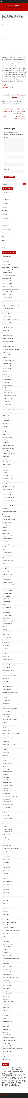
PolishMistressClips (7, 659)
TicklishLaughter (6, 1010)
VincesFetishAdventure (8, 1037)
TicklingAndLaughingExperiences (10, 958)
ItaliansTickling (6, 503)
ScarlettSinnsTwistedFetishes (9, 708)
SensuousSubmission (7, 717)
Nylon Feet (4, 222)
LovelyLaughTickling (7, 552)
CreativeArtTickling (7, 363)
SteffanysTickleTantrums (10, 393)
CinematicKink (6, 355)
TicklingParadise (6, 982)
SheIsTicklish (5, 722)
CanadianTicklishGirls (7, 333)
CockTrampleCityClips (8, 360)
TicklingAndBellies (7, 955)
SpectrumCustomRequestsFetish (10, 758)
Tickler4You (5, 911)
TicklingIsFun (5, 980)
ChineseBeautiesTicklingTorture (10, 349)
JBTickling (4, 514)
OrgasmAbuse (7, 856)
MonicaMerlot (6, 601)
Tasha (22, 1077)
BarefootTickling (6, 294)
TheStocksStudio (6, 824)
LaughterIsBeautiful (7, 536)
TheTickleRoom (6, 837)
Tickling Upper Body (14, 103)
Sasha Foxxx (18, 1077)
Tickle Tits (4, 211)
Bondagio (6, 697)
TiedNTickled (5, 1013)
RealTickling (5, 681)
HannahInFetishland (7, 478)
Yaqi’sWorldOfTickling (7, 1051)
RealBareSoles (6, 678)
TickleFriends (5, 887)
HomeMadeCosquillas (7, 489)
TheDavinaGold (6, 788)
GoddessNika (5, 467)
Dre (8, 1069)
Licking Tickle (5, 225)
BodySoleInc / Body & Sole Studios (10, 305)
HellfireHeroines (6, 483)
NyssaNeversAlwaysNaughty (9, 621)
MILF (3, 244)
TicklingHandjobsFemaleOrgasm (10, 977)
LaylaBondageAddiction (8, 538)
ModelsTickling (6, 599)
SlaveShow (5, 747)
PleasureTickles (6, 656)
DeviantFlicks (5, 374)
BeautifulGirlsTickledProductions (10, 300)
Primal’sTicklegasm (7, 662)
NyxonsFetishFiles (7, 623)
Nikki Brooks (20, 1075)
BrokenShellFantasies (7, 327)
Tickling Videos (14, 5)
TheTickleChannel (7, 829)
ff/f (23, 1070)
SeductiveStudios (6, 711)
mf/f (23, 1074)
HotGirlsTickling (6, 492)
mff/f (3, 1075)
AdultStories (5, 261)
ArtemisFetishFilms (7, 281)
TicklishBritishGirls (7, 993)
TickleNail (4, 908)
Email (6, 162)
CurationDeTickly (6, 366)
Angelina (8, 1067)
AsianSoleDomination (7, 286)
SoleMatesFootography (8, 738)
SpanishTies (5, 755)
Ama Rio (4, 1068)
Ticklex (4, 936)
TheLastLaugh (5, 812)
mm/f (9, 1075)
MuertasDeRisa (6, 610)
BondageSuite (5, 311)
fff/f (5, 1072)
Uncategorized (6, 1059)
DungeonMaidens (6, 404)
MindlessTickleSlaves (7, 582)
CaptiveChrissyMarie (7, 338)
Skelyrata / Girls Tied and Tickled (10, 733)
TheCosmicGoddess (7, 782)
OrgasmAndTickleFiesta (8, 631)
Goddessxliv (5, 470)
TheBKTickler (5, 777)
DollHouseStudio (6, 379)
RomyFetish (5, 684)
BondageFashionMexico (8, 308)
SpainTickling (5, 752)
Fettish (4, 431)
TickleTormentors (7, 917)
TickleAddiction (6, 859)
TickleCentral (5, 865)
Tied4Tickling (5, 1007)
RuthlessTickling (6, 700)
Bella (20, 1068)
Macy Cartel (20, 1074)
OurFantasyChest (6, 637)
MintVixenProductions (8, 588)
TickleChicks (5, 870)
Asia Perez (17, 1067)
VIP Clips (14, 101)
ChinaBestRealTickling (8, 346)
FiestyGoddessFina (7, 437)
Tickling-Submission (7, 944)
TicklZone (5, 939)
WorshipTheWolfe (7, 1046)
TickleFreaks (5, 884)
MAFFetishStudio (6, 566)
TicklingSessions (6, 985)
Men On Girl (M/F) (6, 233)
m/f (11, 1074)
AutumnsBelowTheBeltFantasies (10, 289)
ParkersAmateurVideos (8, 640)
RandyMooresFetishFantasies (9, 675)
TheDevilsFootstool (7, 791)
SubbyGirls (5, 766)
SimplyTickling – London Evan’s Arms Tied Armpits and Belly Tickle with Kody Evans (19, 113)
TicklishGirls (5, 999)
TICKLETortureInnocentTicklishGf (11, 930)
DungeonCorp (6, 401)
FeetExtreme (5, 423)
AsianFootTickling (7, 283)
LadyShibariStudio (6, 530)
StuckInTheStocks (7, 763)
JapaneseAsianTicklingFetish (9, 511)
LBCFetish (4, 541)
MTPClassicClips (6, 607)
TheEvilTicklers (6, 793)
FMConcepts (5, 440)
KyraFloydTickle (6, 525)
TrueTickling (5, 1026)
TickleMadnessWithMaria (10, 395)
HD (20, 101)
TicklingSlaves (6, 988)
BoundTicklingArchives (9, 924)
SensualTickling (6, 714)
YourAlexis (5, 1054)
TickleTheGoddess (8, 398)
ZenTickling (5, 1057)
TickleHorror (5, 895)
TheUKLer (5, 851)
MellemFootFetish (7, 574)
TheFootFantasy (6, 799)
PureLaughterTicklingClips (9, 664)
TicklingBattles (6, 963)
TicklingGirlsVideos (7, 974)
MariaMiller (5, 568)
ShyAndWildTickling (7, 725)
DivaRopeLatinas (6, 377)
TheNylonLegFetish (7, 818)
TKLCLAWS (5, 1015)
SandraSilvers (5, 706)
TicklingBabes (5, 961)
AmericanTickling (6, 272)
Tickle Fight (5, 203)
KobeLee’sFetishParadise (8, 519)
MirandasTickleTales (7, 590)
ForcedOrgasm (7, 946)
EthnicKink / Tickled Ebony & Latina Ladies (13, 409)
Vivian (17, 1085)
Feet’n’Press (5, 426)
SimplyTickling (7, 101)
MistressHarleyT (6, 593)
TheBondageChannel (9, 831)
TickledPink (5, 878)
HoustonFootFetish (7, 494)
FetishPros (5, 429)
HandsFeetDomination (8, 475)
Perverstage (5, 645)
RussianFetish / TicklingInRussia (10, 692)
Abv (3, 259)
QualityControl (6, 667)
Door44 (4, 387)
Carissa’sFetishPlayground (8, 341)
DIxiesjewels (5, 382)
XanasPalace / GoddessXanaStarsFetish (12, 1048)
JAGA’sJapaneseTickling (8, 505)
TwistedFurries (6, 1029)
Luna (9, 1074)
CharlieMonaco (6, 344)
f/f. (17, 1070)
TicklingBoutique (6, 966)
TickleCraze (5, 873)
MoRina (4, 604)
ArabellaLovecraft (6, 278)
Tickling (6, 949)
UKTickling (5, 1032)
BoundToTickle (6, 316)
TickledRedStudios (7, 881)
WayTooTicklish (6, 1043)
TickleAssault (5, 862)
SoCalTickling (5, 736)
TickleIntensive (6, 897)
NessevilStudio (6, 612)
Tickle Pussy (5, 214)
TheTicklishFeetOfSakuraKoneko (10, 848)
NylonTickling (5, 618)
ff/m (3, 1072)
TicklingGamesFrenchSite (9, 972)
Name (6, 155)
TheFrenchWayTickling (8, 804)
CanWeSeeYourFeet (7, 335)
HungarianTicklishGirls (8, 497)
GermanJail (5, 459)
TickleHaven (5, 889)
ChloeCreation (6, 352)
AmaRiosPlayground (7, 270)
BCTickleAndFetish (7, 297)
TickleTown (5, 933)
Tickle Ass (4, 207)
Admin (4, 20)
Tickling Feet (5, 103)
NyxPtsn (4, 626)
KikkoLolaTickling (6, 522)
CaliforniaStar (5, 330)
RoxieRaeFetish (7, 801)
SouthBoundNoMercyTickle (9, 744)
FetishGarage (5, 434)
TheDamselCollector (7, 785)
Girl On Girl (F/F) (6, 229)
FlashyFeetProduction (8, 448)
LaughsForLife (6, 533)
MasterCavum (5, 571)
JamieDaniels (5, 508)
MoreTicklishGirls (8, 1001)
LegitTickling (5, 544)
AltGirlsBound (6, 264)
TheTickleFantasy (6, 834)
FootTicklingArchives (9, 927)
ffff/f (7, 1072)
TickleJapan (5, 900)
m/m (17, 1074)
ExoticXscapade (6, 418)
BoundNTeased (7, 412)
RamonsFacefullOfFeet (8, 670)
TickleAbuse (5, 854)
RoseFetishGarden (7, 689)
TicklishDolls (5, 996)
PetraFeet (4, 651)
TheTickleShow (6, 843)
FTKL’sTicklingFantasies (8, 451)
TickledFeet (7, 952)
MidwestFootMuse (7, 577)
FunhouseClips (6, 456)
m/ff (15, 1074)
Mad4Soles (5, 563)
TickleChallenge (6, 867)
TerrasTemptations (7, 771)
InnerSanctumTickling (8, 500)
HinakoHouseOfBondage (8, 486)
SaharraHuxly (5, 703)
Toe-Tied (4, 1018)
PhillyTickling (5, 653)
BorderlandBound (6, 314)
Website (6, 169)
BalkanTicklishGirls (7, 292)
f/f (18, 101)
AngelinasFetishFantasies (8, 275)
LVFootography (6, 558)
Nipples (4, 1077)
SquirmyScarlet (7, 390)
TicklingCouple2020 (7, 969)
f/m (21, 1070)
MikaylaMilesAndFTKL (9, 453)
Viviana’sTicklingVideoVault (9, 1040)
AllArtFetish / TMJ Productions (10, 267)
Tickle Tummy (5, 218)
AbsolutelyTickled (6, 256)
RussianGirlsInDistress (8, 695)
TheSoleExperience (7, 821)
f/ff (18, 1069)
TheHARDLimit (6, 807)
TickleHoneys (5, 892)
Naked (13, 1076)
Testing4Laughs (6, 774)
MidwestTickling (6, 579)
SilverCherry (5, 728)
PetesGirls (5, 648)
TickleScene (5, 914)
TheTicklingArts (6, 845)
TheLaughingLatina (7, 815)
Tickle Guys (5, 248)
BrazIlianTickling (6, 322)
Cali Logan (24, 1067)
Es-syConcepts (6, 415)
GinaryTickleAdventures (8, 462)
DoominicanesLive (7, 385)
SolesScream (5, 741)
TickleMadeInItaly (6, 906)
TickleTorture (5, 919)
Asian (3, 236)
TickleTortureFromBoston (9, 922)
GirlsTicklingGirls (6, 464)
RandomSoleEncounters (8, 673)
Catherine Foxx (5, 1069)
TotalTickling (5, 1024)
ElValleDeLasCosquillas (8, 407)
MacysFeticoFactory (7, 560)
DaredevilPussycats (7, 371)
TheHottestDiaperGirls (8, 810)
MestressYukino (6, 596)
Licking (5, 1074)
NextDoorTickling (7, 615)
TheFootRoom (7, 840)
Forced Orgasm (6, 199)
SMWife (4, 749)
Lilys (3, 549)
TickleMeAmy (5, 903)
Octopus (4, 629)
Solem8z (6, 472)
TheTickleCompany (7, 826)
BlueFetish (5, 302)
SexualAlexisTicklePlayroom (9, 719)
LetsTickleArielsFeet (7, 547)
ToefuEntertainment (7, 1021)
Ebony (3, 240)
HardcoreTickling (6, 481)
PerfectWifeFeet (6, 643)
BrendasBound (6, 324)
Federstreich (5, 420)
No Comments (18, 20)
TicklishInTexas (6, 1004)
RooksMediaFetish (7, 686)
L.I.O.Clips (4, 527)
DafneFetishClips (6, 368)
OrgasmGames (6, 634)
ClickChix (4, 357)
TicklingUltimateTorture (8, 991)
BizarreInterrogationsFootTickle (10, 319)
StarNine (4, 760)
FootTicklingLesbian (7, 445)
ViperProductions (6, 1035)
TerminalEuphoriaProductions (10, 769)
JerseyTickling (6, 516)
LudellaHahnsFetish (7, 555)
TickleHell (6, 442)
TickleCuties (5, 876)
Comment (7, 137)
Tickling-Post (5, 941)
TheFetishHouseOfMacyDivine (10, 796)
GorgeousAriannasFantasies (11, 584)
